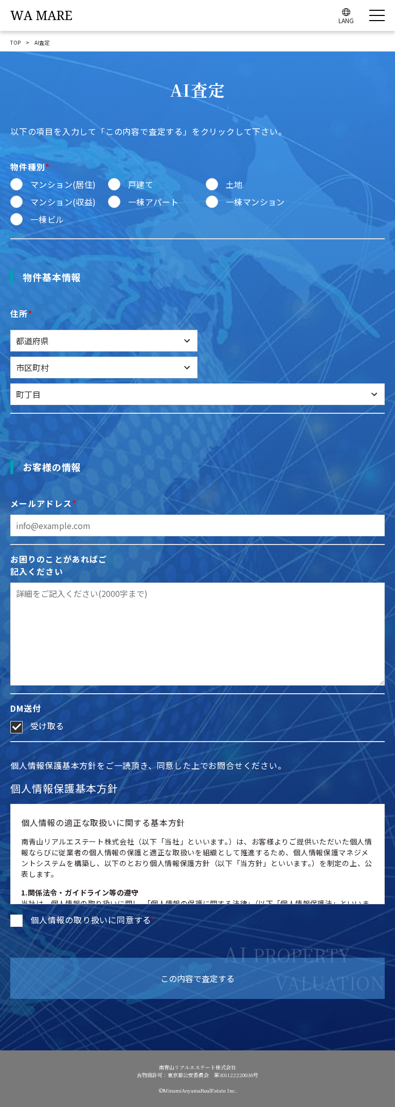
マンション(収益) (63, 202)
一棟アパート (153, 202)
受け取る (47, 725)
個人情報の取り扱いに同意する (92, 919)
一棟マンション (255, 202)
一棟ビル (47, 219)
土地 (234, 184)
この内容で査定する (197, 978)
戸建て (140, 184)
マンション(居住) (63, 184)
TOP (15, 42)
